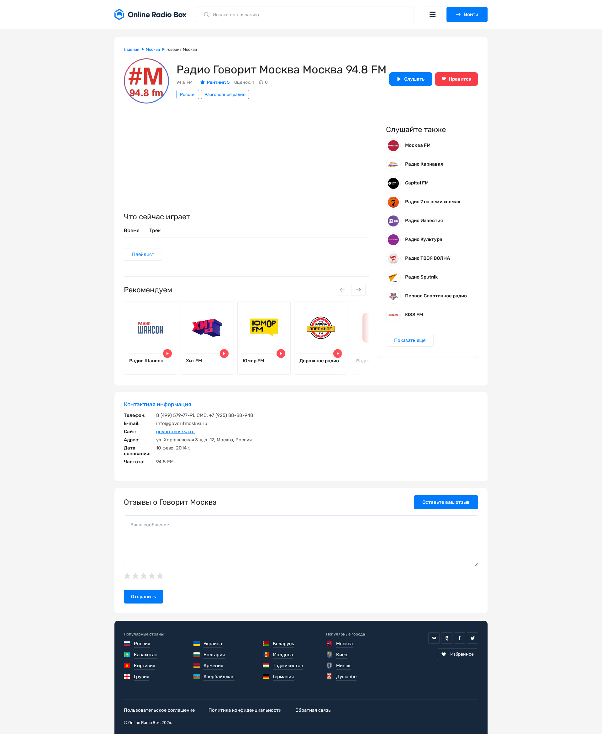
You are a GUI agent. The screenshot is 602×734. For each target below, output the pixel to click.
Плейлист (143, 254)
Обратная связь (313, 710)
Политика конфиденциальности (245, 710)
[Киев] (329, 655)
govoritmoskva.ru (175, 431)
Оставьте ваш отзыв (446, 502)
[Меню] (432, 14)
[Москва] (329, 644)
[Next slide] (358, 290)
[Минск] (329, 665)
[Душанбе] (329, 676)
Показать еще (409, 340)
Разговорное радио (225, 94)
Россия (188, 94)
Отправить (143, 596)
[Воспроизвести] (167, 353)
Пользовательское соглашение (159, 710)
